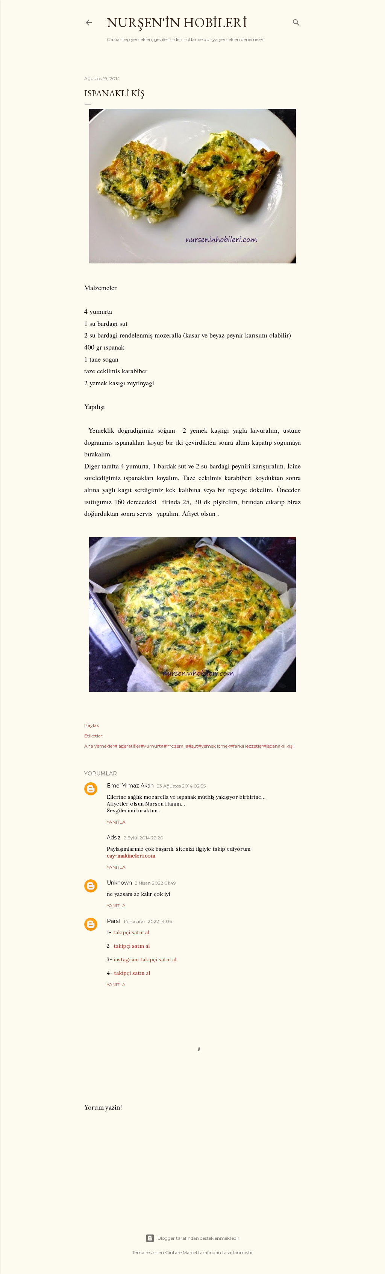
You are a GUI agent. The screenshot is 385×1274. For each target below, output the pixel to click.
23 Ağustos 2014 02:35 (181, 786)
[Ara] (296, 21)
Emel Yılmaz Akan (130, 785)
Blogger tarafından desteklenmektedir (198, 1238)
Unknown (119, 882)
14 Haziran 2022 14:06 (148, 921)
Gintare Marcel (181, 1252)
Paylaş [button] (91, 725)
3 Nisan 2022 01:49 (155, 883)
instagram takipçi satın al (145, 959)
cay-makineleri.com (131, 855)
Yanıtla (116, 822)
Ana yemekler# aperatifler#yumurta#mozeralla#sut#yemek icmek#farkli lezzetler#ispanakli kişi (189, 746)
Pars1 (114, 921)
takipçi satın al (131, 932)
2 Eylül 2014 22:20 (144, 838)
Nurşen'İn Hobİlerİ (177, 22)
